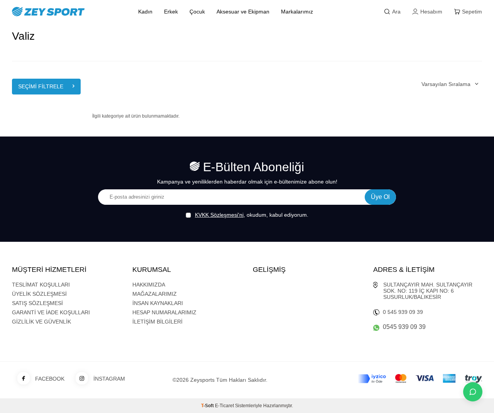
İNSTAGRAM (109, 379)
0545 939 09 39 (404, 327)
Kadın (145, 11)
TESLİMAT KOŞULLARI (41, 285)
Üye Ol (380, 197)
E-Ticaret (224, 405)
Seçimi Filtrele (40, 86)
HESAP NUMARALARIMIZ (164, 312)
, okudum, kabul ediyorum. (251, 215)
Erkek (171, 11)
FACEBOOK (49, 379)
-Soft (208, 405)
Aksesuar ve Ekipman (243, 11)
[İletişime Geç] (472, 391)
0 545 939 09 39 (403, 312)
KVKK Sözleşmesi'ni (219, 215)
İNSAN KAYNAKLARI (157, 303)
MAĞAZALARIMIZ (154, 294)
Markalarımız (297, 11)
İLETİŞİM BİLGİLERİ (157, 322)
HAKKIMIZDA (148, 285)
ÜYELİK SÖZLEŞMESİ (39, 294)
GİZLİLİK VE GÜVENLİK (41, 322)
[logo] (66, 11)
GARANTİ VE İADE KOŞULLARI (51, 312)
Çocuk (197, 11)
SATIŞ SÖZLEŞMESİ (37, 303)
